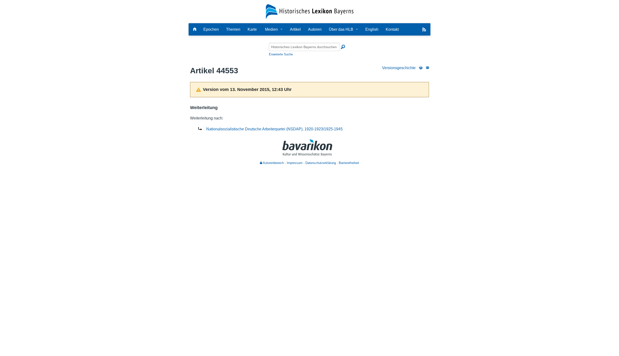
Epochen (211, 29)
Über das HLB (341, 29)
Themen (233, 29)
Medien (271, 29)
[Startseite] (309, 11)
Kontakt (392, 29)
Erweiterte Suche (281, 54)
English (371, 29)
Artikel (295, 29)
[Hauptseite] (195, 29)
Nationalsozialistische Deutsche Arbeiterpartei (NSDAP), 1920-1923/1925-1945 (274, 129)
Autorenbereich (273, 163)
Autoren (315, 29)
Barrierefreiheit (349, 163)
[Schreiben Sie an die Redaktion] (427, 68)
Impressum (294, 163)
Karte (252, 29)
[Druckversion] (420, 68)
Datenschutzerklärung (320, 163)
